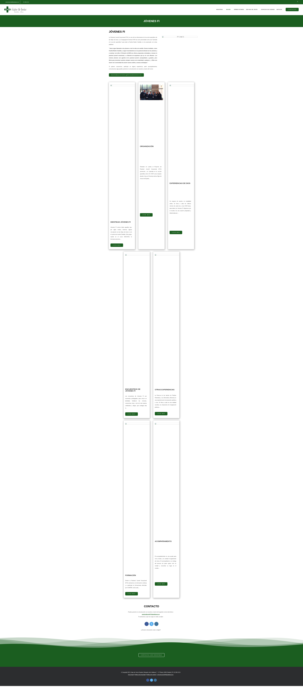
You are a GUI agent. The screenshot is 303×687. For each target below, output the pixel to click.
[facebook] (147, 624)
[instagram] (156, 624)
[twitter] (151, 624)
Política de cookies (151, 674)
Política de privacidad (140, 674)
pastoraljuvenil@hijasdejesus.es (151, 614)
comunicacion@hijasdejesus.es (165, 674)
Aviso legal (131, 674)
